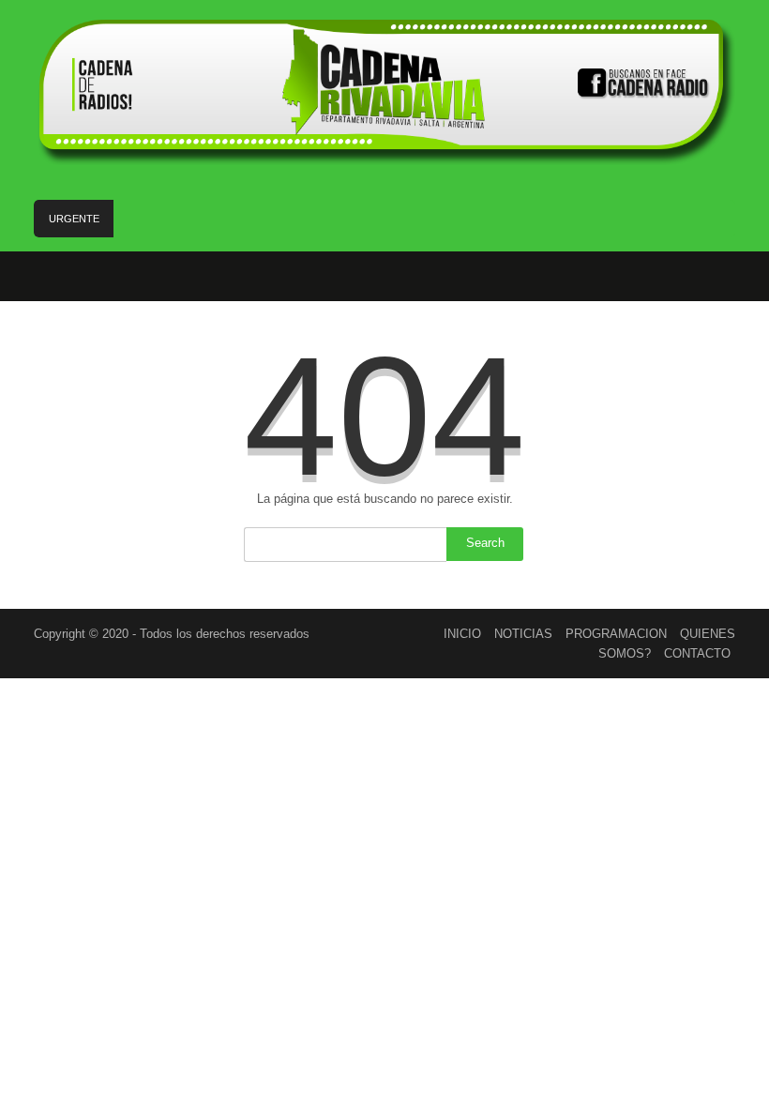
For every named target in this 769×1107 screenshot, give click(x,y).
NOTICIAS (523, 634)
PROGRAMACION (616, 634)
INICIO (462, 634)
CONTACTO (697, 653)
